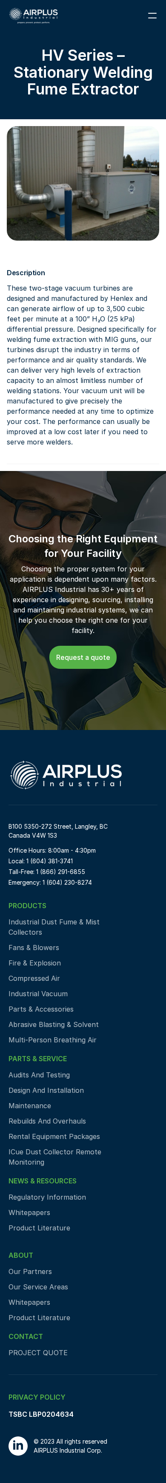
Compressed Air (35, 978)
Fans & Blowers (34, 947)
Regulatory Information (47, 1197)
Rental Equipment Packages (54, 1136)
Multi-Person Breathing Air (53, 1040)
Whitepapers (29, 1212)
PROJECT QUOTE (38, 1352)
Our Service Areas (38, 1287)
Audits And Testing (39, 1075)
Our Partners (30, 1271)
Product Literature (39, 1228)
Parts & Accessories (41, 1009)
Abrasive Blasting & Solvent (54, 1024)
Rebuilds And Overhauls (47, 1121)
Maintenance (30, 1105)
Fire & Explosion (35, 963)
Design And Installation (46, 1090)
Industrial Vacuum (38, 993)
